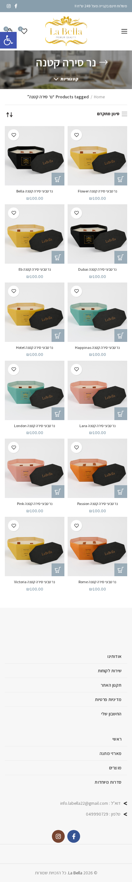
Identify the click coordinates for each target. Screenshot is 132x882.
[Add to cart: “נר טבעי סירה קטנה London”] (58, 413)
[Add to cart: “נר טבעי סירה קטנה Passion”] (120, 491)
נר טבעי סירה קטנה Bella (34, 191)
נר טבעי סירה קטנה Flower (97, 191)
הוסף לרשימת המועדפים (76, 134)
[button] (8, 40)
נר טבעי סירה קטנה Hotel (34, 347)
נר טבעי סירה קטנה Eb (35, 269)
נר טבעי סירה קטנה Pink (35, 503)
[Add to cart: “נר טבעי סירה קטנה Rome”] (120, 569)
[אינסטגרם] (8, 6)
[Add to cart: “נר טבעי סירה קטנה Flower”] (120, 179)
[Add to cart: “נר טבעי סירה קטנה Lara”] (120, 413)
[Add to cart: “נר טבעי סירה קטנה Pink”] (58, 491)
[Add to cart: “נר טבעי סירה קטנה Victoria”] (58, 569)
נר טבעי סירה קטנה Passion (97, 503)
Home (99, 97)
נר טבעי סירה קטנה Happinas (97, 347)
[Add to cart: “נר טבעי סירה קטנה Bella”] (58, 179)
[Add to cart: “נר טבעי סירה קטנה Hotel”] (58, 335)
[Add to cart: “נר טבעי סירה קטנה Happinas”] (120, 335)
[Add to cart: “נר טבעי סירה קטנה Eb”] (58, 257)
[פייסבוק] (15, 6)
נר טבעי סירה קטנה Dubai (97, 269)
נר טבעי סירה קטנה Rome (97, 581)
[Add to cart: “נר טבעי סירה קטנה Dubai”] (120, 257)
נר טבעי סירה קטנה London (34, 425)
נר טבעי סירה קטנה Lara (97, 425)
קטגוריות (69, 79)
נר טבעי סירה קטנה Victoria (34, 581)
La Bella (75, 873)
